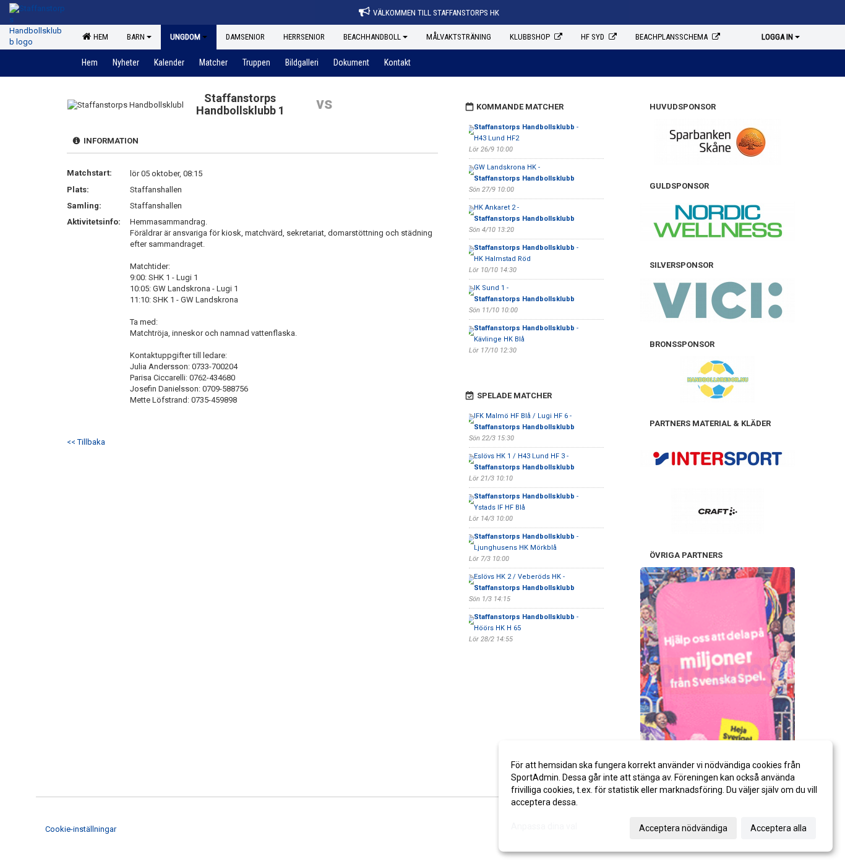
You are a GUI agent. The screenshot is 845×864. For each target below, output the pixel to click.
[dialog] (666, 796)
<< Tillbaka (86, 442)
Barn (136, 36)
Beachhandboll (372, 36)
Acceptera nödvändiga (683, 828)
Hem (99, 36)
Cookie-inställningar (80, 829)
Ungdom (185, 36)
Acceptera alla (778, 828)
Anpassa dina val (544, 826)
